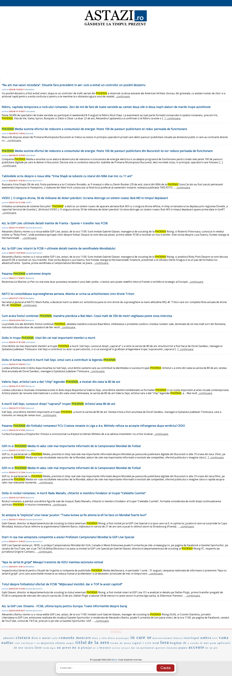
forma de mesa (120, 643)
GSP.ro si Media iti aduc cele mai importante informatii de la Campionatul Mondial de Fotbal (71, 446)
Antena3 (29, 133)
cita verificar (24, 643)
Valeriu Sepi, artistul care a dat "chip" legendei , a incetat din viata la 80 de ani (61, 382)
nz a (76, 647)
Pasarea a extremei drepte (26, 273)
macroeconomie (163, 638)
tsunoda (172, 648)
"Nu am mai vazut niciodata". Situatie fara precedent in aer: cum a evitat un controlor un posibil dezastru (74, 85)
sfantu (60, 642)
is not (204, 642)
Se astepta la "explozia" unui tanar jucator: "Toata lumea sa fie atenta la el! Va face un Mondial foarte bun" (74, 515)
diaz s (96, 638)
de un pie (211, 648)
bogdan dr (178, 642)
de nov (19, 647)
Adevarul (29, 278)
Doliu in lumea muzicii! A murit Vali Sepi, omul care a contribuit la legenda (59, 360)
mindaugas (123, 638)
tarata (29, 647)
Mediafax (30, 89)
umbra (205, 638)
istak (46, 648)
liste (38, 647)
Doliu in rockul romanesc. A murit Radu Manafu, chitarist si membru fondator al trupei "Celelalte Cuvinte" (74, 493)
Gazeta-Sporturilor (34, 180)
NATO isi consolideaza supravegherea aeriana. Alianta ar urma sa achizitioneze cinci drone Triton (68, 294)
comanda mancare (75, 638)
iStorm (114, 659)
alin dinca (108, 638)
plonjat (86, 647)
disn (35, 637)
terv (215, 638)
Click (28, 364)
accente (197, 647)
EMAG (116, 631)
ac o (96, 648)
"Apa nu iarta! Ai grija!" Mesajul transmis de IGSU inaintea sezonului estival (52, 562)
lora (164, 642)
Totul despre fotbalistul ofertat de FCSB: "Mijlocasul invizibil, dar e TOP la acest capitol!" (62, 584)
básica (178, 638)
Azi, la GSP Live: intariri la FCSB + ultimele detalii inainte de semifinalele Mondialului (58, 248)
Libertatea (30, 111)
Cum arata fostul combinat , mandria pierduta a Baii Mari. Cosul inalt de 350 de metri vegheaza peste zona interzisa (87, 316)
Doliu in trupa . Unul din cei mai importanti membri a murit (48, 338)
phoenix (9, 638)
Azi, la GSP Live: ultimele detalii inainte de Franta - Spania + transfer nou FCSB (55, 223)
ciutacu (23, 637)
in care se (141, 637)
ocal (156, 642)
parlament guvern (153, 648)
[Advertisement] (116, 52)
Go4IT (28, 202)
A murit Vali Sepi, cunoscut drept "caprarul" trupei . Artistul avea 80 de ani (58, 404)
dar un (135, 648)
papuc (183, 647)
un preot (64, 647)
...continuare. (122, 96)
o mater (45, 637)
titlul (81, 642)
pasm (213, 643)
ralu (55, 638)
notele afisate (121, 648)
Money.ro (30, 386)
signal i (138, 642)
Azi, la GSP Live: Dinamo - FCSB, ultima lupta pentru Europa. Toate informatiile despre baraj (64, 606)
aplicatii (224, 642)
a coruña (193, 643)
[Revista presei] (115, 25)
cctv (148, 642)
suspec (70, 643)
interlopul (191, 637)
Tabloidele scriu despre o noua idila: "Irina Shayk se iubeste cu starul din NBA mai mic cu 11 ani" (67, 176)
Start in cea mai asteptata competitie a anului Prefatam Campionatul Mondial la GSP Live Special (68, 537)
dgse (53, 648)
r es (37, 643)
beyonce (105, 647)
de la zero (99, 642)
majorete (47, 642)
